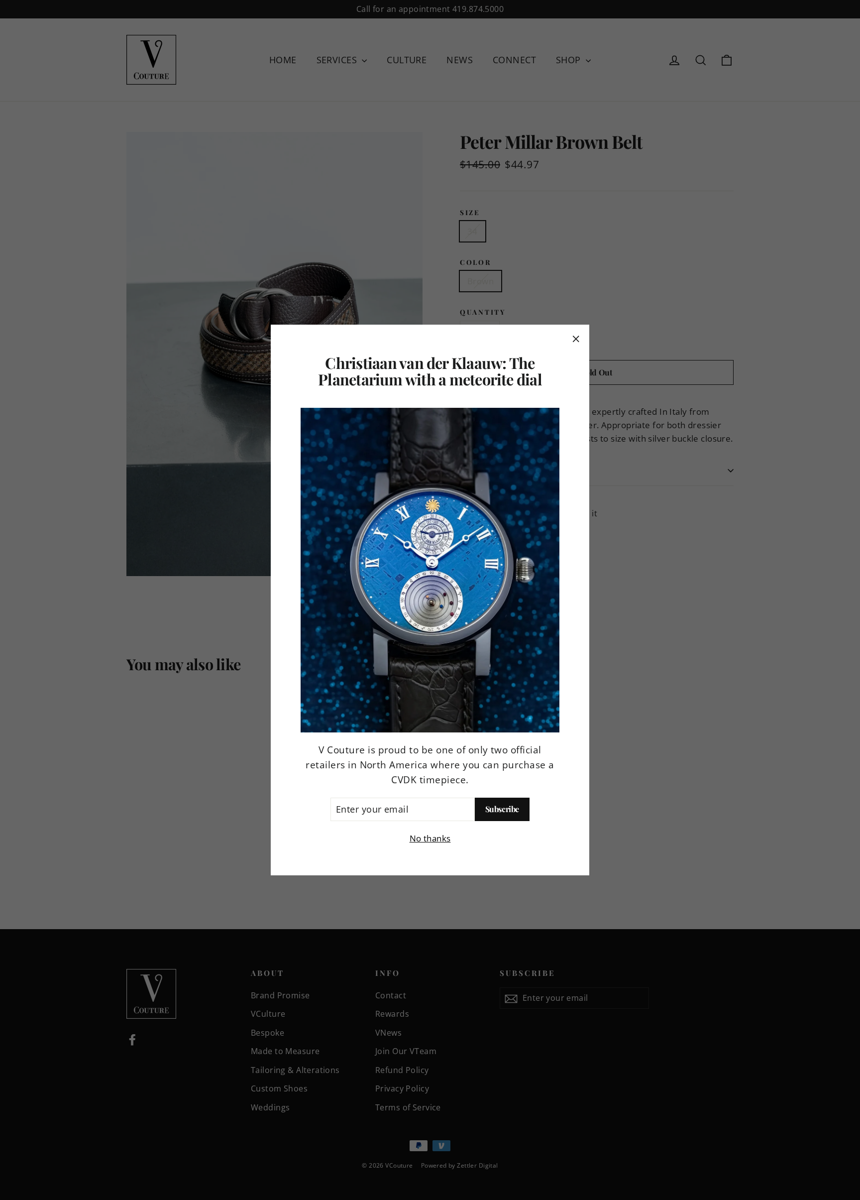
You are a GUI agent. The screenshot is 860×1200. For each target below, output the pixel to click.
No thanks (430, 838)
